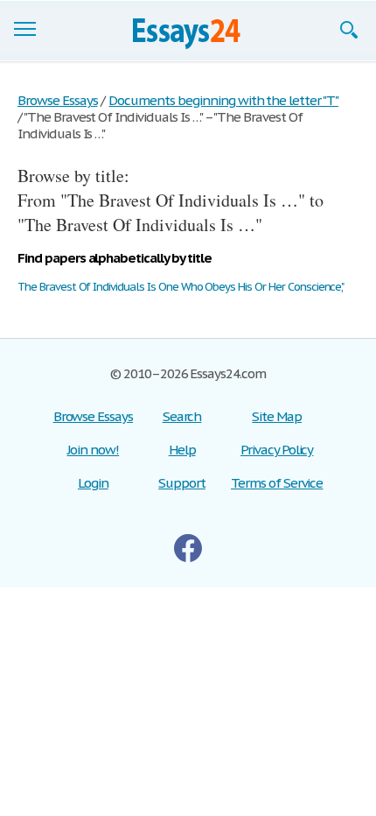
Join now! (93, 449)
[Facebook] (188, 548)
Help (182, 449)
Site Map (277, 416)
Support (181, 483)
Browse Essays (93, 416)
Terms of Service (277, 483)
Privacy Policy (276, 449)
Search (182, 416)
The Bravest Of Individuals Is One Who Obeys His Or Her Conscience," (180, 286)
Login (93, 483)
